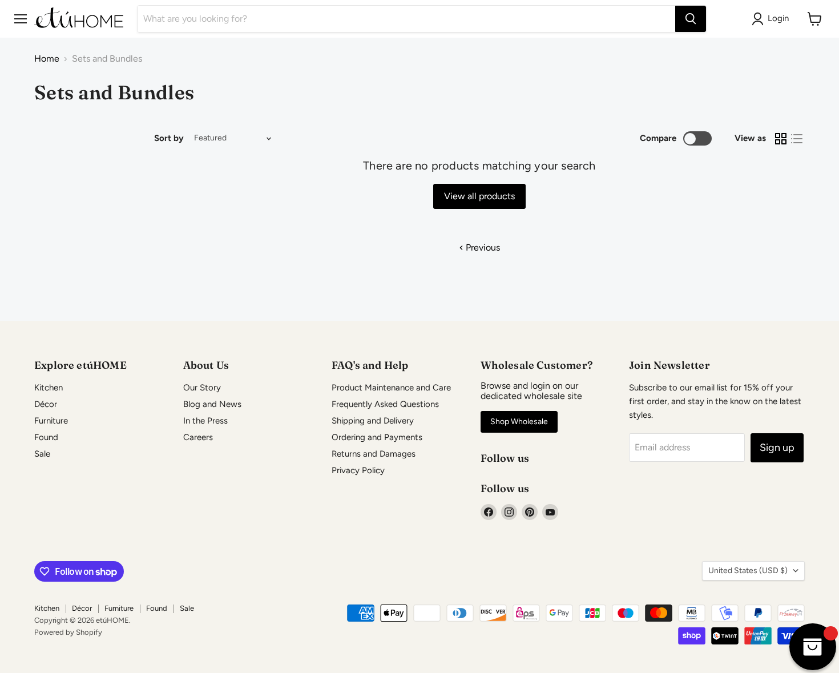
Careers (198, 437)
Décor (45, 404)
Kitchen (48, 387)
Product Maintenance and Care (391, 387)
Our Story (202, 387)
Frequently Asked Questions (385, 404)
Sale (42, 454)
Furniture (51, 421)
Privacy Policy (358, 470)
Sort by (169, 138)
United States (748, 570)
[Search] (690, 19)
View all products (479, 196)
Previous (481, 247)
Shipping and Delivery (373, 421)
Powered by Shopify (68, 632)
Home (46, 59)
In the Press (205, 421)
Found (46, 437)
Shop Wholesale (519, 421)
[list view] (797, 139)
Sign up (777, 447)
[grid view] (781, 139)
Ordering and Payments (377, 437)
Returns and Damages (374, 454)
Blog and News (212, 404)
